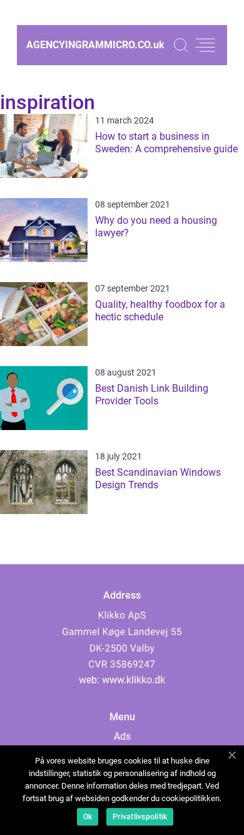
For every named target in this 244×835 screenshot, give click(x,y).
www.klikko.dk (133, 680)
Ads (122, 736)
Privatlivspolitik (140, 816)
